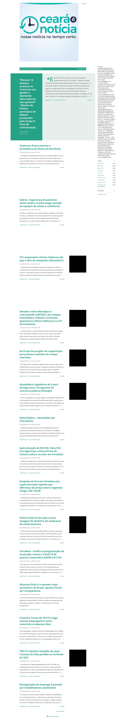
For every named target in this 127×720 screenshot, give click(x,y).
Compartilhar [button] (49, 100)
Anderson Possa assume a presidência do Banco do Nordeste (40, 147)
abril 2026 (100, 173)
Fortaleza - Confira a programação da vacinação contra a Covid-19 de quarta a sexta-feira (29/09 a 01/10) (42, 554)
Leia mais (90, 100)
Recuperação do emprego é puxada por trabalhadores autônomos (41, 686)
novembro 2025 (102, 184)
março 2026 (101, 175)
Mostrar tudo (81, 69)
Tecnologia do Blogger (53, 716)
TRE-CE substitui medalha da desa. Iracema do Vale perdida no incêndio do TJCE (41, 654)
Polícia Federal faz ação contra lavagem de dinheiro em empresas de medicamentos (40, 521)
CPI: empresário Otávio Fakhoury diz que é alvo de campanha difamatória (42, 259)
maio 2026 (100, 170)
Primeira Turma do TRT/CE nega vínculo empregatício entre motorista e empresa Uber (38, 621)
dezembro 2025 (102, 182)
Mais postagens (60, 711)
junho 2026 (100, 168)
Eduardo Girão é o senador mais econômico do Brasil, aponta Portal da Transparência (41, 587)
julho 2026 (100, 165)
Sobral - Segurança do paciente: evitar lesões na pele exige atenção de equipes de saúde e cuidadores (41, 203)
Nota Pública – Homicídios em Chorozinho (37, 419)
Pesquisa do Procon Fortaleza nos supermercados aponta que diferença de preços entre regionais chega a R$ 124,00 (41, 486)
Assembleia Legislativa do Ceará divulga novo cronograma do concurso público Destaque (39, 387)
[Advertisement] (42, 183)
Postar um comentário (60, 100)
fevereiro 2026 (101, 177)
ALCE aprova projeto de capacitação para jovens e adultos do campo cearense (41, 354)
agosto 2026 (101, 163)
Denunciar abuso (102, 194)
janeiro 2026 (101, 180)
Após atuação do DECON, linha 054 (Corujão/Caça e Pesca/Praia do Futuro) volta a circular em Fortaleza (41, 451)
